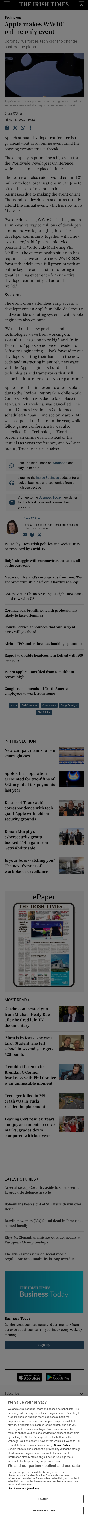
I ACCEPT (44, 1498)
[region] (44, 1457)
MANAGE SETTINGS (44, 1510)
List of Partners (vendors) (23, 1488)
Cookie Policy (62, 1445)
